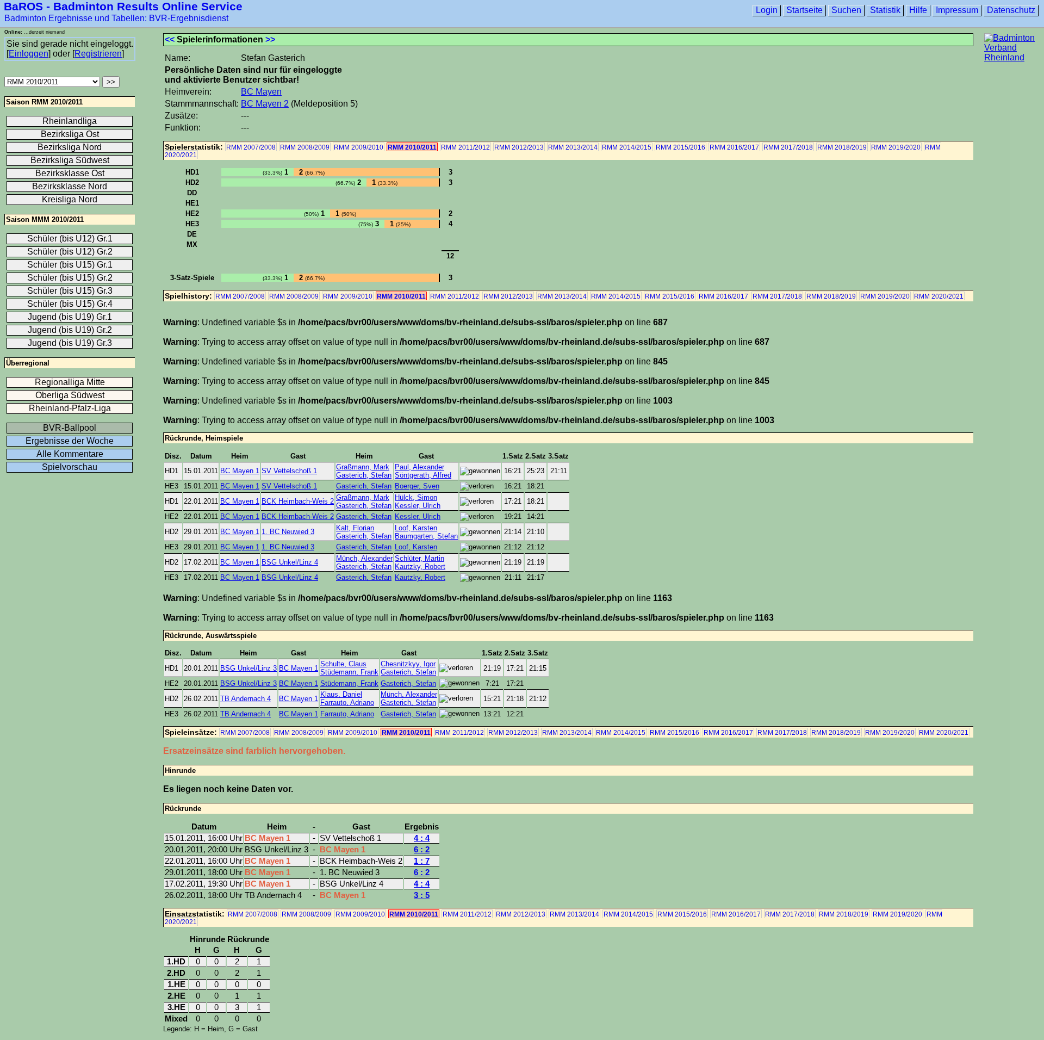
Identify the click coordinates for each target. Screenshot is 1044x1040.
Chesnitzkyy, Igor (408, 664)
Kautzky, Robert (420, 566)
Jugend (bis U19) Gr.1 (70, 316)
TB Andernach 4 (245, 699)
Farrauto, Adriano (347, 702)
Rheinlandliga (69, 121)
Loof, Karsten (416, 528)
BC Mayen (261, 91)
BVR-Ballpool (69, 427)
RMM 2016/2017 (734, 147)
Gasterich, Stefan (363, 475)
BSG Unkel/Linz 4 (290, 562)
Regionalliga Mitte (70, 382)
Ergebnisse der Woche (70, 440)
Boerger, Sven (417, 486)
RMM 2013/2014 (573, 147)
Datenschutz (1011, 10)
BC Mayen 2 (265, 103)
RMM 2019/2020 (896, 147)
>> (270, 39)
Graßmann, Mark (362, 467)
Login (767, 10)
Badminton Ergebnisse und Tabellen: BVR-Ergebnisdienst (116, 18)
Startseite (804, 10)
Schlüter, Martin (419, 558)
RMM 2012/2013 (519, 147)
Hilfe (918, 10)
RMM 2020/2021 (939, 296)
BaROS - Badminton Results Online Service (123, 6)
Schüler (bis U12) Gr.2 (70, 251)
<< (170, 39)
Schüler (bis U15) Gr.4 (70, 303)
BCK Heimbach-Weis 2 (298, 501)
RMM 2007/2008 (251, 147)
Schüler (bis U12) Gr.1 (70, 238)
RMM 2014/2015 (626, 147)
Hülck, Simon (416, 497)
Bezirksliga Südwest (69, 160)
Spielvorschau (69, 467)
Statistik (885, 10)
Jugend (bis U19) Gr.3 (70, 343)
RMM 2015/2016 (680, 147)
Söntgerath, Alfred (423, 475)
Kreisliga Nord (69, 199)
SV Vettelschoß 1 (289, 471)
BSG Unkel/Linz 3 (248, 668)
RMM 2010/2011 (412, 147)
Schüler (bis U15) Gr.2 (70, 277)
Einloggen (28, 53)
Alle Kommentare (69, 454)
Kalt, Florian (355, 528)
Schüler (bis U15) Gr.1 (70, 264)
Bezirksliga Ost (70, 134)
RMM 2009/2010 (358, 147)
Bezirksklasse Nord (69, 186)
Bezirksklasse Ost (69, 173)
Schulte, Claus (343, 664)
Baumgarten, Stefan (426, 536)
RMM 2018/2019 (842, 147)
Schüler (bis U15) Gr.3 (70, 290)
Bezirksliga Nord (70, 147)
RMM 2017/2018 (788, 147)
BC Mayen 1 (239, 471)
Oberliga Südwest (69, 395)
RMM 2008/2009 (305, 147)
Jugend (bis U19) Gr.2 (70, 330)
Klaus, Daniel (341, 694)
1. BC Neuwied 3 (288, 532)
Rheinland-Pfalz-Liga (70, 408)
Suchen (846, 10)
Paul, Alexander (419, 467)
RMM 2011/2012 (465, 147)
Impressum (957, 10)
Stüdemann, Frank (349, 672)
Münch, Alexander (364, 558)
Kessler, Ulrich (417, 506)
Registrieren (98, 53)
